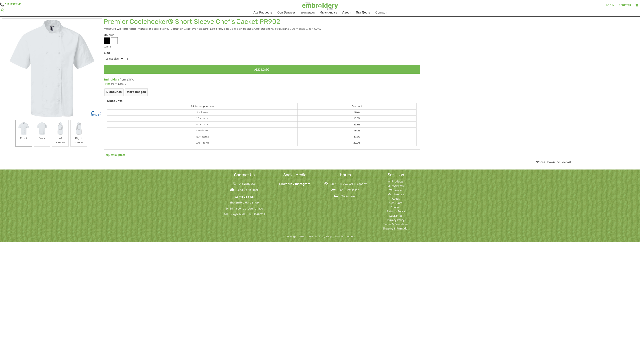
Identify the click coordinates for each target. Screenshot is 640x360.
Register (625, 5)
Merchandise (396, 194)
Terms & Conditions (395, 224)
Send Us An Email (247, 190)
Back (42, 138)
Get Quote (395, 203)
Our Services (396, 186)
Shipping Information (395, 228)
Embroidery (111, 79)
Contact (396, 207)
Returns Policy (396, 211)
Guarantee (395, 216)
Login (610, 5)
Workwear (395, 190)
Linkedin (286, 184)
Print (107, 84)
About (396, 198)
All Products (395, 181)
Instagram (302, 184)
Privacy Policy (395, 220)
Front (23, 138)
